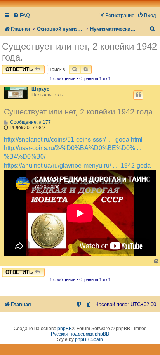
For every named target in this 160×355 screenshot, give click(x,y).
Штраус (40, 89)
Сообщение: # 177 (30, 122)
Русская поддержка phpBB (80, 334)
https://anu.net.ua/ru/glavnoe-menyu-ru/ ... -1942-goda (77, 165)
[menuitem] (21, 15)
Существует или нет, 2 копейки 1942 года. (79, 51)
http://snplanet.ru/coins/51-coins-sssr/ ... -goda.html (73, 139)
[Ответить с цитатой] (138, 95)
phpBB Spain (89, 339)
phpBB (64, 328)
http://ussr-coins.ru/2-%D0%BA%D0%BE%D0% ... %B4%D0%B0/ (72, 152)
